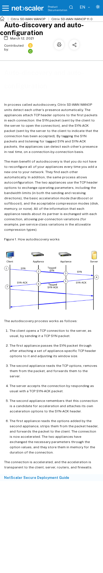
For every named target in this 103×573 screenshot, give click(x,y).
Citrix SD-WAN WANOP (28, 19)
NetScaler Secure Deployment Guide (36, 478)
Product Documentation (57, 8)
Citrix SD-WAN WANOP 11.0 (72, 19)
